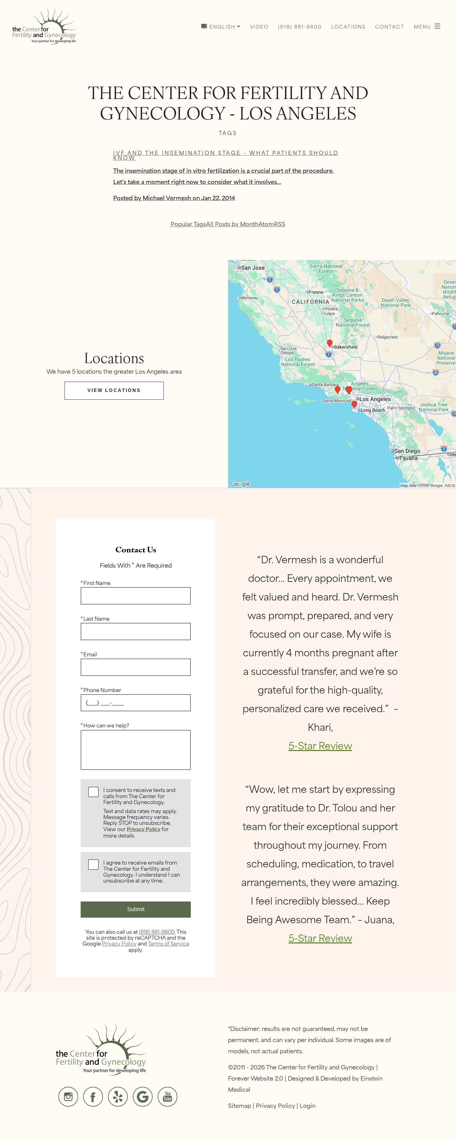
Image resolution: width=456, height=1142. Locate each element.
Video (259, 26)
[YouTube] (167, 1097)
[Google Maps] (143, 1097)
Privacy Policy (143, 829)
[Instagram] (68, 1097)
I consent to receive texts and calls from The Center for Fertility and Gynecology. (140, 813)
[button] (220, 26)
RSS (279, 223)
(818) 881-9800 (156, 931)
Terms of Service (168, 943)
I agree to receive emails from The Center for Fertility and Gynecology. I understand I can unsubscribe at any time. (141, 871)
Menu (422, 26)
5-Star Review (320, 745)
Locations (348, 26)
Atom (266, 223)
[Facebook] (93, 1097)
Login (307, 1105)
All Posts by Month (232, 223)
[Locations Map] (342, 373)
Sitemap (239, 1105)
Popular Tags (188, 223)
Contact (390, 26)
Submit (136, 909)
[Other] (118, 1097)
